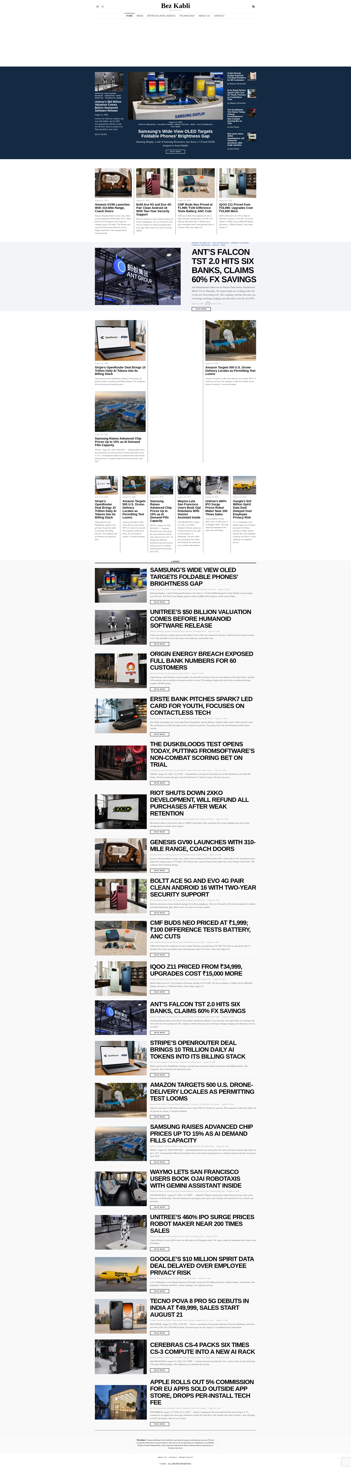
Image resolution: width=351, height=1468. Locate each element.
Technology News (113, 98)
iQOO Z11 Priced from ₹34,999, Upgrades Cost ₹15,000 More (236, 208)
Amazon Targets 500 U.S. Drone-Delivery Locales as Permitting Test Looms (230, 371)
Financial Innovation (201, 245)
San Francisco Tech (201, 1191)
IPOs (166, 1236)
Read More (177, 152)
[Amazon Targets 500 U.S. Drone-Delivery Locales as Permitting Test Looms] (230, 340)
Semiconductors (195, 1146)
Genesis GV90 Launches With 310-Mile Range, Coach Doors (112, 208)
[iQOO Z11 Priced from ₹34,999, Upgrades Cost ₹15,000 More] (237, 183)
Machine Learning (189, 1357)
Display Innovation (147, 124)
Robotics (99, 98)
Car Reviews (168, 855)
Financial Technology (181, 718)
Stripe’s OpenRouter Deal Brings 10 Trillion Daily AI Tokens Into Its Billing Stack (120, 371)
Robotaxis (190, 1191)
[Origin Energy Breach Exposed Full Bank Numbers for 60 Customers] (252, 76)
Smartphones (191, 900)
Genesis (187, 855)
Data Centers (170, 1357)
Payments (183, 1062)
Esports (153, 819)
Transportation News (217, 1191)
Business (99, 95)
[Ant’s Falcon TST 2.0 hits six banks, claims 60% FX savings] (138, 276)
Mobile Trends (171, 1320)
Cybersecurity (162, 673)
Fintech (215, 245)
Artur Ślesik (234, 127)
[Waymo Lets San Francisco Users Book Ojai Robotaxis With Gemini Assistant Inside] (189, 485)
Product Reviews (189, 942)
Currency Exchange (239, 243)
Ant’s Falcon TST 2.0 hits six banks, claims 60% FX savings (224, 265)
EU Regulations (185, 1408)
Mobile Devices (182, 124)
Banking (153, 673)
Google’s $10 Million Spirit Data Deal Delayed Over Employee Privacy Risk (242, 509)
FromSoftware (155, 770)
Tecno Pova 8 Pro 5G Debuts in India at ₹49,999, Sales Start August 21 (199, 1308)
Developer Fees (173, 1408)
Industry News (191, 770)
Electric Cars (178, 855)
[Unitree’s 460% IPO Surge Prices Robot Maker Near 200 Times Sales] (217, 485)
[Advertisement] (175, 40)
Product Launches (180, 979)
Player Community (207, 819)
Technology (201, 900)
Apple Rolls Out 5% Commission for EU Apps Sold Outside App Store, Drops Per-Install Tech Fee (202, 1392)
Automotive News (156, 855)
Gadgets (153, 979)
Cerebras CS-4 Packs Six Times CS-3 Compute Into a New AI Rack (202, 1348)
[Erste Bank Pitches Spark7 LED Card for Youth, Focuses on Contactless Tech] (252, 93)
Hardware (179, 1357)
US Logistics (215, 1104)
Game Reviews (180, 770)
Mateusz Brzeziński (238, 84)
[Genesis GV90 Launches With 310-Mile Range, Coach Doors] (113, 183)
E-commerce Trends (197, 1104)
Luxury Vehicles (196, 855)
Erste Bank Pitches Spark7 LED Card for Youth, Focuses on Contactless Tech (236, 94)
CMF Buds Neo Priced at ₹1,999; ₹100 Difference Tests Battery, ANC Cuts (195, 208)
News (193, 124)
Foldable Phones (165, 124)
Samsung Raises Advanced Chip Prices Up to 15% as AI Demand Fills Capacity (118, 442)
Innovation (110, 95)
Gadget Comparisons (158, 1320)
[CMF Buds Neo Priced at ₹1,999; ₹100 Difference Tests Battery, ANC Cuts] (196, 183)
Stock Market (185, 1236)
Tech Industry (201, 1408)
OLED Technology (205, 124)
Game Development (163, 819)
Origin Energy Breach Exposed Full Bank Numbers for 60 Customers (236, 76)
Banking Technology (201, 243)
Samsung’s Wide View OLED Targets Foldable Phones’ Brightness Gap (175, 133)
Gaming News (176, 819)
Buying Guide (166, 942)
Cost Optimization (220, 243)
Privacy (186, 673)
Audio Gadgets (155, 942)
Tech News (175, 126)
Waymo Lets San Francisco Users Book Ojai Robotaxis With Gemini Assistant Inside (189, 509)
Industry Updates (188, 819)
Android (153, 900)
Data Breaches (173, 673)
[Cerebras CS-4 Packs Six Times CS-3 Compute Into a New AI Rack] (121, 1356)
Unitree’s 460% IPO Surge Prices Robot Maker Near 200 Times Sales (216, 508)
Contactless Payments (165, 718)
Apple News (162, 1408)
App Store (153, 1408)
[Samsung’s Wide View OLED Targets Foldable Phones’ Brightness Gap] (175, 96)
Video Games (207, 770)
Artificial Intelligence (105, 93)
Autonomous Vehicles (173, 1191)
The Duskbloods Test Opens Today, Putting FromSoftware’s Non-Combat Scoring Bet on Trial (236, 117)
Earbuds (175, 942)
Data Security (162, 1278)
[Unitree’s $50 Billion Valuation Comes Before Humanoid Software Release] (109, 81)
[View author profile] (208, 304)
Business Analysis (156, 1236)
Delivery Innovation (168, 1104)
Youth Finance (208, 718)
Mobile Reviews (162, 900)
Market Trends (178, 1146)
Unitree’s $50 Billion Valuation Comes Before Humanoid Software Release (108, 106)
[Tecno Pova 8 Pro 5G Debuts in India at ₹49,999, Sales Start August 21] (121, 1316)
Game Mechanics (167, 770)
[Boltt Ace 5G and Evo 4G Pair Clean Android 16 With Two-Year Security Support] (154, 183)
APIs (152, 1062)
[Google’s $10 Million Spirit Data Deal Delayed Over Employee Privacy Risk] (244, 485)
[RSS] (253, 6)
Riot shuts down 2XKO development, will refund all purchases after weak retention (235, 139)
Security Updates (179, 900)
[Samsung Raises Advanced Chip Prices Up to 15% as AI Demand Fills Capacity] (120, 411)
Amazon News (155, 1104)
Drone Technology (182, 1104)
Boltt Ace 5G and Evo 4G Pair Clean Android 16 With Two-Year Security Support (153, 209)
